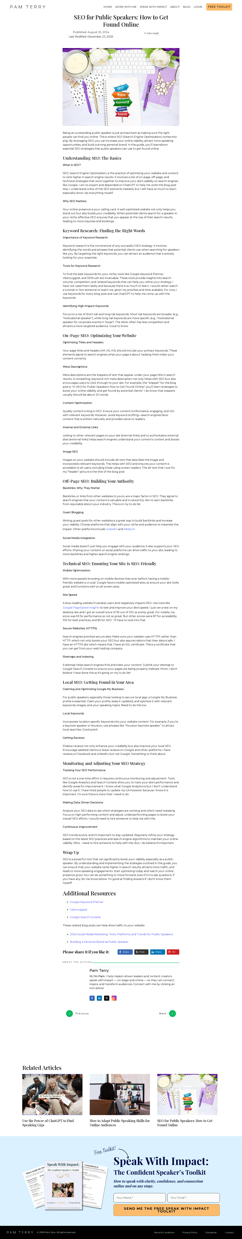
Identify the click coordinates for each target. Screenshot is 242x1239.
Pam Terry (99, 970)
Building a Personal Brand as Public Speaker (99, 941)
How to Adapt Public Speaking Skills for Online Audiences (120, 1122)
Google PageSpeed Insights (81, 607)
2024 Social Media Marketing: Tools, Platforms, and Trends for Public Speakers (121, 934)
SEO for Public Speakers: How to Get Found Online (121, 20)
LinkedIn (111, 529)
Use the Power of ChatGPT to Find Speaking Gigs (48, 1122)
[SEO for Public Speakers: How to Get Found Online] (121, 87)
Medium (129, 529)
